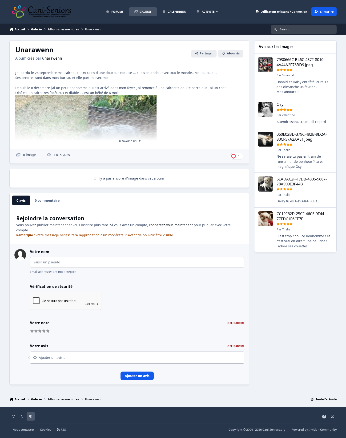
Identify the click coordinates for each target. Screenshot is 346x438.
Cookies (45, 430)
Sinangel (288, 75)
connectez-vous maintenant (171, 225)
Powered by (314, 430)
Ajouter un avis (137, 375)
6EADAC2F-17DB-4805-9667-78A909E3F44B (302, 181)
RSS (63, 430)
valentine (288, 115)
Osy (280, 104)
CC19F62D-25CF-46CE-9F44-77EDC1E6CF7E (301, 216)
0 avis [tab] (21, 200)
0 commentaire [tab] (47, 200)
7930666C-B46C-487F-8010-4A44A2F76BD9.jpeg (301, 62)
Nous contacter (23, 430)
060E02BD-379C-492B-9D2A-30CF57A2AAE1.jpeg (302, 136)
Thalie (286, 150)
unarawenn (52, 58)
